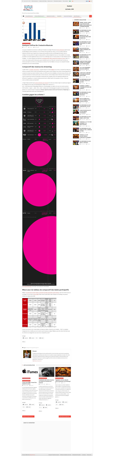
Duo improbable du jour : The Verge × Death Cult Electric (85, 81)
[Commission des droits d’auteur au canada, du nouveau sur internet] (46, 372)
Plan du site (89, 454)
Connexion (84, 454)
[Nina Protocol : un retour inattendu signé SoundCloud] (76, 37)
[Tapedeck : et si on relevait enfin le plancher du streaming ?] (63, 372)
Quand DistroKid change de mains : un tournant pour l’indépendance (85, 63)
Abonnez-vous (50, 1)
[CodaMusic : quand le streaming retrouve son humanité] (76, 87)
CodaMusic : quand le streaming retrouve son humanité (85, 87)
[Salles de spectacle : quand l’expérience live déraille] (76, 50)
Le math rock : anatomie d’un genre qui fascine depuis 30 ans (85, 74)
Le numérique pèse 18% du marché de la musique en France (53, 58)
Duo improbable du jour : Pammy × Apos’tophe (85, 117)
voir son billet (36, 294)
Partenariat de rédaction (58, 1)
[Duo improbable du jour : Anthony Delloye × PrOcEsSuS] (76, 93)
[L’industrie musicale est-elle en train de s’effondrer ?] (76, 112)
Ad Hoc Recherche (60, 50)
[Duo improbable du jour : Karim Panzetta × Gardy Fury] (76, 43)
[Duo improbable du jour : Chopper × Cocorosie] (76, 32)
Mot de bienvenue (35, 1)
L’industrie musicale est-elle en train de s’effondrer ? (85, 112)
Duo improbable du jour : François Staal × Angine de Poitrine (86, 130)
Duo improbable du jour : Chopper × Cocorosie (85, 31)
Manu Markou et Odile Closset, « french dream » (65, 416)
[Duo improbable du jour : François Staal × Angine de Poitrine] (76, 130)
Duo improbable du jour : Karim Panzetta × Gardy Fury (85, 43)
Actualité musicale (29, 16)
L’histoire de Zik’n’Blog (42, 1)
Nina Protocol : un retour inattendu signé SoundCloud (85, 37)
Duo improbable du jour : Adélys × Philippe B (85, 142)
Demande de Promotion (76, 454)
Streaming (31, 347)
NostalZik (59, 16)
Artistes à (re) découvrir (39, 16)
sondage (27, 347)
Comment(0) (37, 47)
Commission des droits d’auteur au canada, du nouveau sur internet (46, 381)
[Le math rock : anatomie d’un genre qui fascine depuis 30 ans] (76, 74)
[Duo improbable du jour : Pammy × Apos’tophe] (76, 118)
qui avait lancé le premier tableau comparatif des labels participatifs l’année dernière (42, 292)
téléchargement (36, 347)
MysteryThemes (32, 454)
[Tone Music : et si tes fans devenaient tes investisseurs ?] (76, 123)
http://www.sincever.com (37, 361)
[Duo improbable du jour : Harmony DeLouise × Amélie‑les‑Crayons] (76, 56)
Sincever (30, 47)
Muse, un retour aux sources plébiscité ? (29, 416)
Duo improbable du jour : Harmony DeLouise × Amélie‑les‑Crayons (85, 56)
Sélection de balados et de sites (65, 454)
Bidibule (52, 69)
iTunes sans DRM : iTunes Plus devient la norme (29, 383)
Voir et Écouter (77, 16)
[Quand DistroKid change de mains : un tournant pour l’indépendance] (76, 63)
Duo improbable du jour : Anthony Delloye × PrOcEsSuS (85, 94)
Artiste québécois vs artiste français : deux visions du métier (85, 100)
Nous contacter (65, 1)
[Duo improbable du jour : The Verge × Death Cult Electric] (76, 81)
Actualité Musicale (26, 378)
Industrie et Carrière (51, 16)
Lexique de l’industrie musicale (54, 454)
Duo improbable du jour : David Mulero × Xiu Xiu (85, 105)
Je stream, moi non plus (34, 69)
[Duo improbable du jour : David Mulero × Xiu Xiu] (76, 106)
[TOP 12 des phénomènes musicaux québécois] (76, 69)
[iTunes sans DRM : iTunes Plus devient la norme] (30, 372)
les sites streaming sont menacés (41, 83)
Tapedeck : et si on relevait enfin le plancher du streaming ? (63, 380)
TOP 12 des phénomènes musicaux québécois (85, 68)
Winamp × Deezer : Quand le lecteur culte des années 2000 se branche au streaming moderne (86, 24)
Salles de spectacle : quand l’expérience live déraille (85, 50)
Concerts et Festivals (68, 16)
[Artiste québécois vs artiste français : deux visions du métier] (76, 100)
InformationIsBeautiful (26, 286)
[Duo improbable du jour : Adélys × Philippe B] (76, 143)
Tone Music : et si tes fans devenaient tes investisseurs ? (86, 123)
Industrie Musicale (26, 43)
